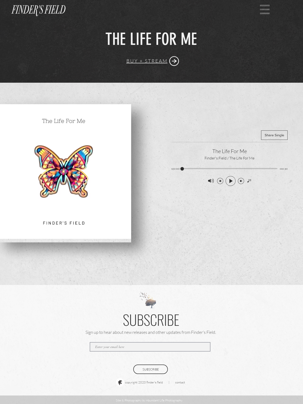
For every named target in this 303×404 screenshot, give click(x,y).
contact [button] (180, 382)
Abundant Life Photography (164, 400)
